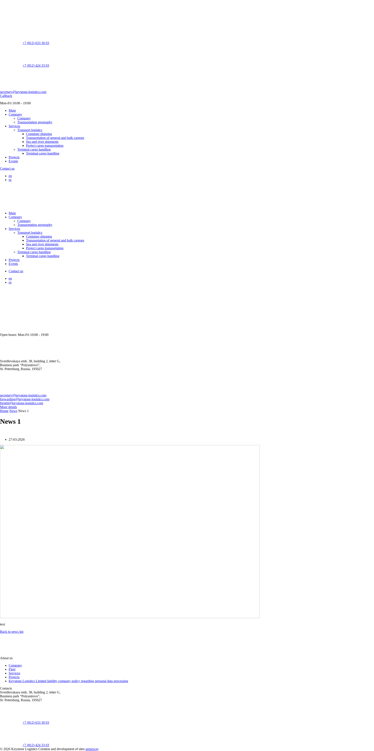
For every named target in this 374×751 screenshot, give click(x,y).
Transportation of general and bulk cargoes (55, 138)
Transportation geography (34, 122)
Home (4, 411)
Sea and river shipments (42, 141)
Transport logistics (29, 130)
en (10, 176)
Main (12, 110)
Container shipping (39, 134)
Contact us (7, 168)
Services (14, 126)
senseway (92, 749)
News (13, 411)
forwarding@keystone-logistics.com (24, 399)
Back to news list (11, 631)
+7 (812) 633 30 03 (36, 43)
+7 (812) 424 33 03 (36, 65)
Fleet (12, 669)
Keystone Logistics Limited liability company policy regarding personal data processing (68, 681)
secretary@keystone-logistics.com (23, 92)
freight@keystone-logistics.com (21, 403)
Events (13, 161)
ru (10, 180)
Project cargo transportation (44, 145)
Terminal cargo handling (34, 149)
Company (15, 114)
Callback (6, 96)
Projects (14, 157)
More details (8, 407)
